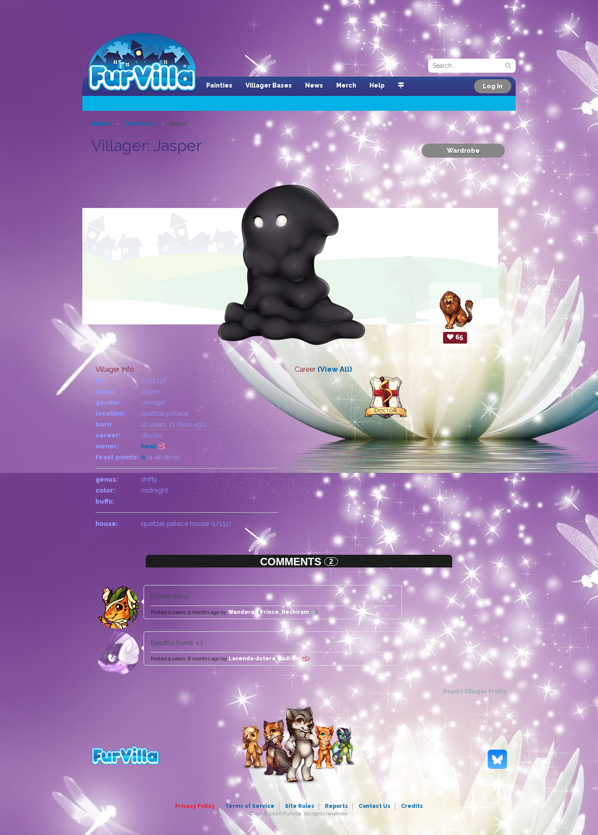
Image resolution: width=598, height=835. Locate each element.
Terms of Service (249, 806)
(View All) (334, 369)
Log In (493, 86)
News (314, 85)
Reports (336, 806)
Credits (412, 806)
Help (377, 85)
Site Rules (299, 806)
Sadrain (290, 658)
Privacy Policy (195, 806)
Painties (219, 85)
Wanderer (242, 612)
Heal (149, 446)
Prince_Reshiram (285, 612)
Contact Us (374, 806)
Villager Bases (269, 85)
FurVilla (142, 62)
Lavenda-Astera (252, 658)
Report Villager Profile (475, 691)
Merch (346, 85)
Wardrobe (463, 150)
